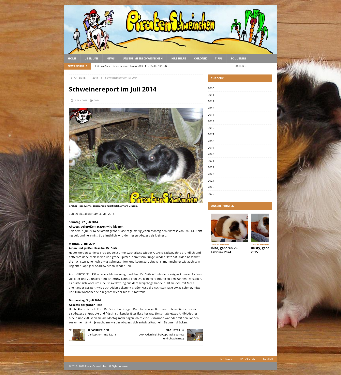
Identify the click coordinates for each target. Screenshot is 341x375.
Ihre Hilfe (178, 58)
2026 (211, 194)
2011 (211, 95)
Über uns (91, 58)
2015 (211, 121)
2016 (211, 128)
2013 (211, 108)
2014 (96, 100)
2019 (211, 147)
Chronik (200, 58)
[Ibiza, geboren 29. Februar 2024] (229, 227)
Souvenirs (238, 58)
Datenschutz (247, 358)
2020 (211, 154)
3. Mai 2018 (80, 100)
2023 (211, 174)
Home (72, 58)
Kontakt (268, 358)
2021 (211, 161)
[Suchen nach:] (252, 66)
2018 (211, 141)
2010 (211, 88)
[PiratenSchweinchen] (170, 52)
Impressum (226, 358)
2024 (211, 180)
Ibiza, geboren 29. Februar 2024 (224, 250)
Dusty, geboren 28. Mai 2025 (269, 250)
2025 (211, 187)
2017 (211, 134)
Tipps (219, 58)
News (111, 58)
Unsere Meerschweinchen (143, 58)
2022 (211, 167)
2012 (211, 101)
